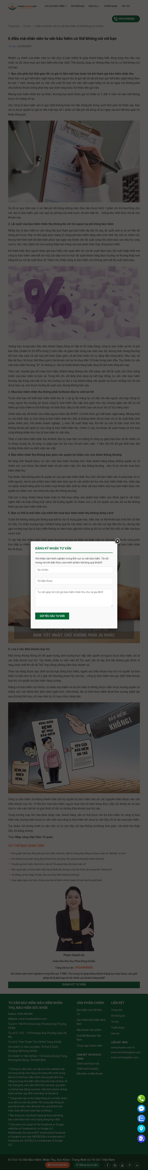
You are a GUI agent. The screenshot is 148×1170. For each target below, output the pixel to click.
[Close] (117, 541)
